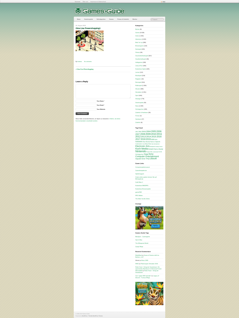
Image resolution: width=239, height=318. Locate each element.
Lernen (137, 72)
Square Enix (140, 159)
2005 (153, 131)
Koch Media (141, 148)
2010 (153, 134)
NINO (137, 263)
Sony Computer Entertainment (147, 155)
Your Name (100, 101)
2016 (159, 136)
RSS (164, 2)
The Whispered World (141, 243)
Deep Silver (148, 144)
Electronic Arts (142, 146)
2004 (148, 131)
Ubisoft (153, 158)
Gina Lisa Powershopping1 (88, 28)
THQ (147, 159)
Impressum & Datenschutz (98, 1)
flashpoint (152, 146)
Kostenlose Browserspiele (143, 189)
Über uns (85, 1)
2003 (144, 131)
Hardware (138, 119)
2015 (153, 136)
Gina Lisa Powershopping (84, 69)
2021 (156, 139)
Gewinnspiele (88, 19)
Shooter (137, 89)
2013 (143, 136)
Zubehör (137, 122)
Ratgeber (138, 79)
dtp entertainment (155, 143)
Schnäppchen (101, 19)
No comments (88, 61)
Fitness (137, 52)
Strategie (138, 98)
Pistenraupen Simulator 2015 (149, 263)
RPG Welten (139, 195)
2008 (142, 134)
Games (111, 19)
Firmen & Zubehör (123, 19)
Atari (144, 141)
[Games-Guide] (99, 14)
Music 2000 (144, 260)
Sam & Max (138, 240)
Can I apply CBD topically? (143, 276)
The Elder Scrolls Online (142, 198)
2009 (148, 134)
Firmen (137, 115)
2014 (148, 136)
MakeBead (138, 255)
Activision (138, 142)
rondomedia (155, 151)
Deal (144, 143)
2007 (137, 134)
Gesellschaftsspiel (140, 59)
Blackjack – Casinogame (142, 236)
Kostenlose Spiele (140, 69)
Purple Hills (149, 151)
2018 (143, 139)
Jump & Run (139, 65)
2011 (159, 133)
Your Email (100, 105)
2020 (152, 139)
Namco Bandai (158, 149)
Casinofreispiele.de (141, 170)
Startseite (77, 1)
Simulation (138, 92)
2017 (137, 139)
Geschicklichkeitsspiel (141, 55)
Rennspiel (138, 82)
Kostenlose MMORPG (141, 185)
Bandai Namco (150, 141)
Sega (146, 154)
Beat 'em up (138, 42)
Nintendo (140, 151)
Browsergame (139, 46)
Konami (151, 149)
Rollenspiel (138, 85)
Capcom (157, 141)
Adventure (138, 39)
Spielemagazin (139, 174)
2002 (139, 131)
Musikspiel (138, 75)
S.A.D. (160, 151)
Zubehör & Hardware (141, 112)
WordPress (84, 316)
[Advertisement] (91, 55)
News (78, 19)
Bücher (135, 19)
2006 (159, 131)
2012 (138, 136)
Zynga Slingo (139, 246)
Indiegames (138, 62)
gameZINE (138, 192)
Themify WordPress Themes (95, 316)
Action (137, 36)
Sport (137, 95)
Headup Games (159, 146)
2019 (148, 139)
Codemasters (138, 144)
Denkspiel (138, 49)
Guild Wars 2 (139, 182)
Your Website (101, 109)
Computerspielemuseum (142, 167)
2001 (136, 131)
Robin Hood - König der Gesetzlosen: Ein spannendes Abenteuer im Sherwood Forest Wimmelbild (148, 268)
